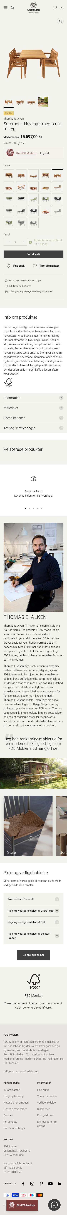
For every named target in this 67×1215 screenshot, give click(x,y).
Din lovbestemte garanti (47, 1124)
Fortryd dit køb (45, 1115)
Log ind (44, 153)
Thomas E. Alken (14, 118)
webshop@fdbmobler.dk (18, 1163)
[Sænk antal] (8, 241)
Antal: (7, 234)
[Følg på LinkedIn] (59, 1183)
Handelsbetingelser (15, 1109)
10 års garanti (12, 1090)
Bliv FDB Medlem (26, 153)
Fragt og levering (14, 1096)
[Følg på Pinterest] (41, 1183)
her (36, 1071)
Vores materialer (47, 1096)
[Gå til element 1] (9, 101)
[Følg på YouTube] (50, 1183)
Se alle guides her (33, 955)
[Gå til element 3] (31, 101)
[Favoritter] (55, 7)
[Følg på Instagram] (32, 1183)
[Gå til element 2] (20, 101)
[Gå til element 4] (43, 102)
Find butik (43, 1090)
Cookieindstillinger (14, 1128)
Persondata (10, 1121)
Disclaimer (43, 1109)
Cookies (8, 1115)
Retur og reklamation (16, 1102)
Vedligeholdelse (46, 1102)
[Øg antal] (23, 241)
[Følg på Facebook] (23, 1183)
